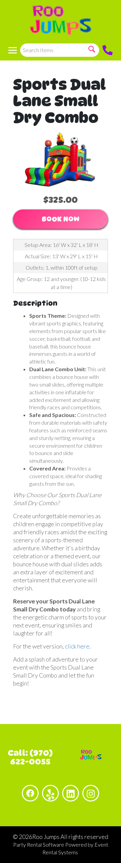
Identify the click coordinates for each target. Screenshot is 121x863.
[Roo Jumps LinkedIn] (70, 793)
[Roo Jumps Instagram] (90, 793)
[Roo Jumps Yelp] (50, 793)
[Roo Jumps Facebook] (30, 793)
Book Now (60, 219)
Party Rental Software (38, 844)
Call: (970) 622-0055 (30, 757)
